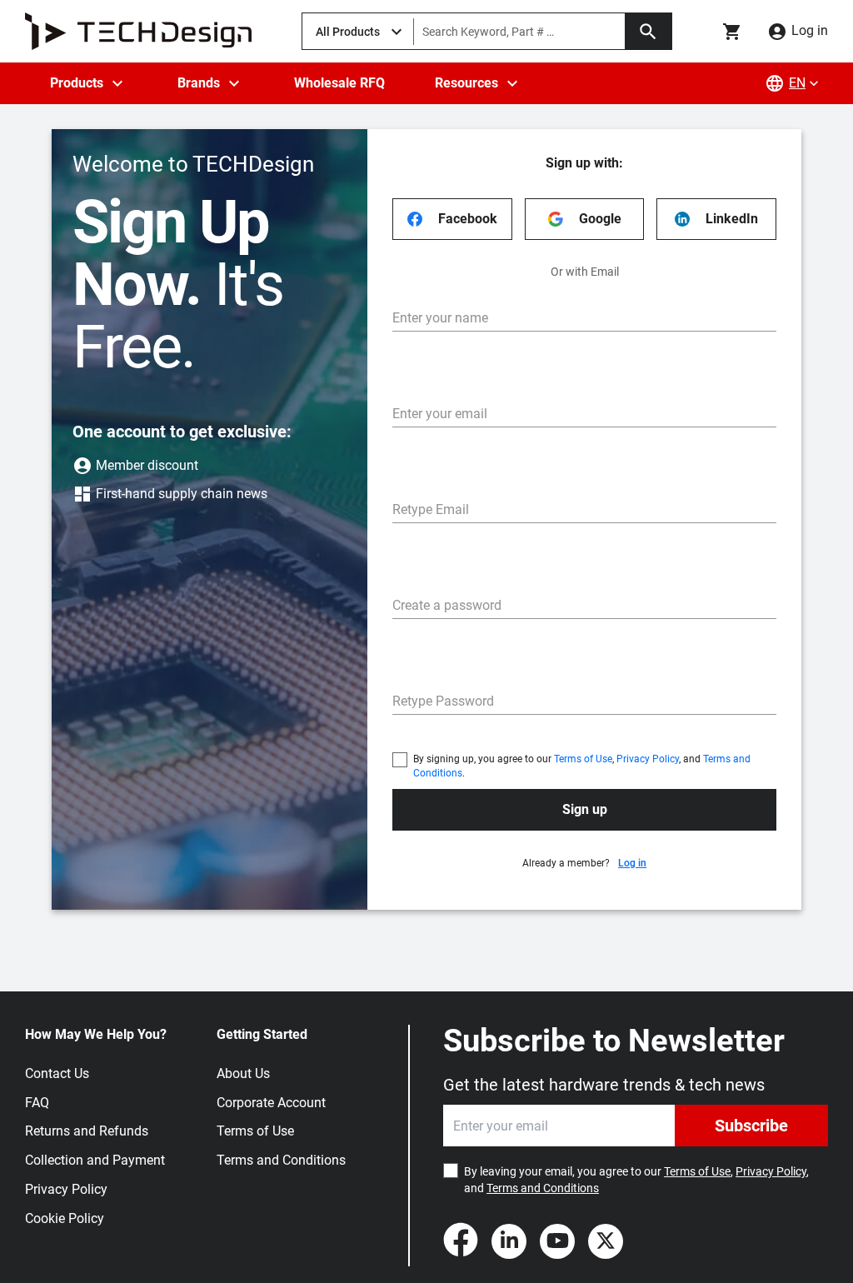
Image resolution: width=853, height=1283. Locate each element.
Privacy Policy (647, 759)
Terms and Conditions (281, 1160)
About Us (243, 1073)
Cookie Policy (64, 1218)
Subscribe (751, 1126)
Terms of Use (583, 759)
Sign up (584, 809)
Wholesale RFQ (339, 83)
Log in (632, 863)
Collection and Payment (95, 1160)
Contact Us (57, 1073)
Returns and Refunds (86, 1131)
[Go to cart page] (732, 32)
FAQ (37, 1103)
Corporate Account (271, 1103)
